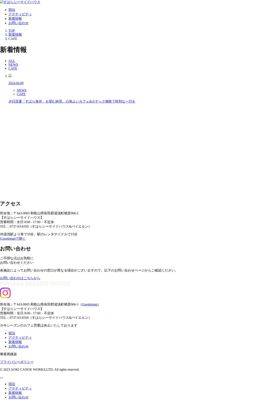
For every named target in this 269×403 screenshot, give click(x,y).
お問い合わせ (18, 23)
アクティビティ (20, 14)
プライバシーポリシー (17, 362)
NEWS (13, 64)
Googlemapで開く (13, 238)
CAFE (12, 68)
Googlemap (90, 304)
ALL (11, 61)
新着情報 (15, 18)
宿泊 (11, 10)
